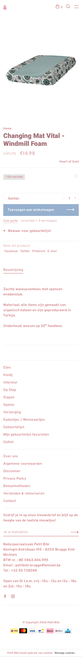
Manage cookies (65, 653)
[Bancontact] (41, 632)
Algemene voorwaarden (22, 464)
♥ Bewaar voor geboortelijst (27, 231)
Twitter (25, 251)
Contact (9, 501)
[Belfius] (59, 632)
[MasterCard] (23, 632)
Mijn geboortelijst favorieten (26, 435)
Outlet (8, 442)
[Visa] (32, 632)
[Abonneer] (73, 532)
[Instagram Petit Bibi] (13, 597)
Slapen (8, 397)
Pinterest (38, 251)
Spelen (8, 405)
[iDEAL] (14, 632)
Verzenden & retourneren (23, 493)
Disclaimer (12, 471)
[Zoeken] (68, 7)
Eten (7, 368)
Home (7, 129)
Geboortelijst (13, 427)
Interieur (10, 382)
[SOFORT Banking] (50, 632)
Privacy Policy (14, 479)
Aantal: (13, 198)
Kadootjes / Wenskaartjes (24, 420)
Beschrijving (13, 270)
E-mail (52, 251)
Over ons (10, 456)
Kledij (7, 375)
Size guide (10, 221)
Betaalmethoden (16, 486)
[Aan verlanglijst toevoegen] (76, 177)
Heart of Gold (69, 162)
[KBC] (68, 632)
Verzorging (12, 412)
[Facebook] (5, 597)
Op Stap (9, 390)
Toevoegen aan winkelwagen (31, 210)
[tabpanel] (41, 70)
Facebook (11, 251)
